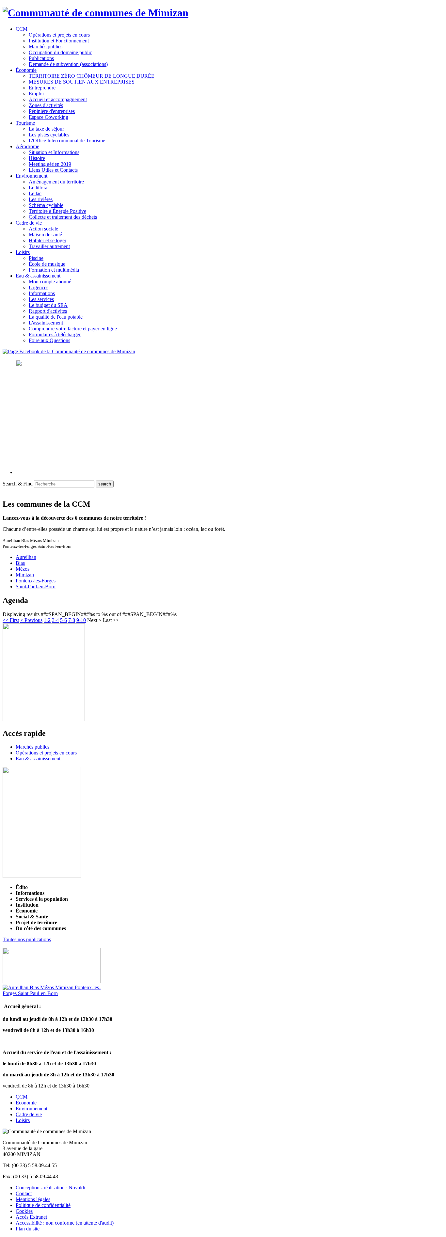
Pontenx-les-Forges (36, 580)
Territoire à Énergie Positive (57, 211)
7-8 (71, 620)
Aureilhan (26, 557)
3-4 (55, 620)
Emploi (36, 93)
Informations (42, 293)
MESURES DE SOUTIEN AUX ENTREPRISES (82, 82)
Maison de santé (45, 234)
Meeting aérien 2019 (50, 164)
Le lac (35, 193)
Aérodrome (27, 146)
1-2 (47, 620)
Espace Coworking (48, 117)
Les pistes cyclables (49, 134)
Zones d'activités (46, 105)
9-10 (81, 620)
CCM (21, 29)
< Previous (31, 620)
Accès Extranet (31, 1217)
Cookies (24, 1211)
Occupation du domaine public (60, 52)
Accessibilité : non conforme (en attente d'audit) (65, 1223)
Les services (41, 299)
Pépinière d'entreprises (52, 111)
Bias (20, 563)
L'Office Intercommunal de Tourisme (67, 140)
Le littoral (39, 187)
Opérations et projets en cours (59, 35)
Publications (41, 58)
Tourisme (25, 123)
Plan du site (28, 1228)
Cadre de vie (29, 223)
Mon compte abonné (50, 281)
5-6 (63, 620)
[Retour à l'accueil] (95, 13)
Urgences (38, 287)
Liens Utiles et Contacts (53, 170)
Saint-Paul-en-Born (36, 586)
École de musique (47, 264)
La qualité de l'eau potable (56, 317)
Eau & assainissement (38, 275)
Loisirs (23, 252)
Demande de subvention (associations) (68, 64)
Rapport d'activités (48, 311)
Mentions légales (33, 1199)
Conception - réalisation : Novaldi (50, 1187)
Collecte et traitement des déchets (63, 217)
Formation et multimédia (54, 270)
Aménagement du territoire (56, 181)
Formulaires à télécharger (55, 334)
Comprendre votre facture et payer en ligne (73, 328)
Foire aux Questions (49, 340)
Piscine (36, 258)
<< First (11, 620)
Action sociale (43, 228)
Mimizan (25, 575)
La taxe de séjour (46, 129)
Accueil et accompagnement (58, 99)
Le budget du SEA (48, 305)
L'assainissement (46, 322)
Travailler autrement (49, 246)
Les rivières (41, 199)
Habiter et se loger (47, 240)
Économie (26, 70)
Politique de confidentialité (43, 1205)
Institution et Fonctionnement (59, 40)
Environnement (31, 176)
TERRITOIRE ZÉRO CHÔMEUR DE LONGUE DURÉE (91, 76)
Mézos (22, 569)
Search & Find (18, 483)
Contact (24, 1193)
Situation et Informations (54, 152)
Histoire (37, 158)
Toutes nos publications (27, 939)
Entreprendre (42, 87)
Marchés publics (45, 46)
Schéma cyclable (46, 205)
